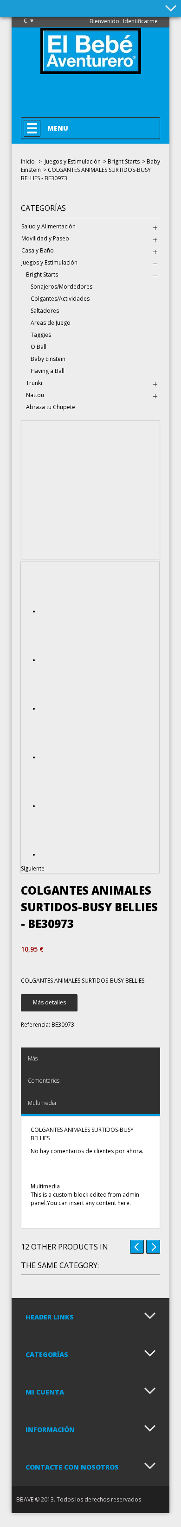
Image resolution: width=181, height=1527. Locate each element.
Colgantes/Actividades (60, 299)
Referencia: (35, 1025)
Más (33, 1058)
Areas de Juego (51, 323)
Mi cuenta (45, 1392)
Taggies (41, 335)
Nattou (35, 395)
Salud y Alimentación (48, 226)
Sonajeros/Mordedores (61, 286)
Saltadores (45, 311)
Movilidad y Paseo (45, 238)
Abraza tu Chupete (50, 407)
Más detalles (49, 1002)
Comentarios (43, 1081)
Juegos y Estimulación (73, 161)
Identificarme (140, 21)
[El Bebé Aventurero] (90, 70)
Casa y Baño (37, 250)
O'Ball (38, 347)
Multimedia (42, 1103)
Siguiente (33, 868)
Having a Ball (48, 371)
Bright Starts (124, 161)
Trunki (34, 383)
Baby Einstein (48, 359)
